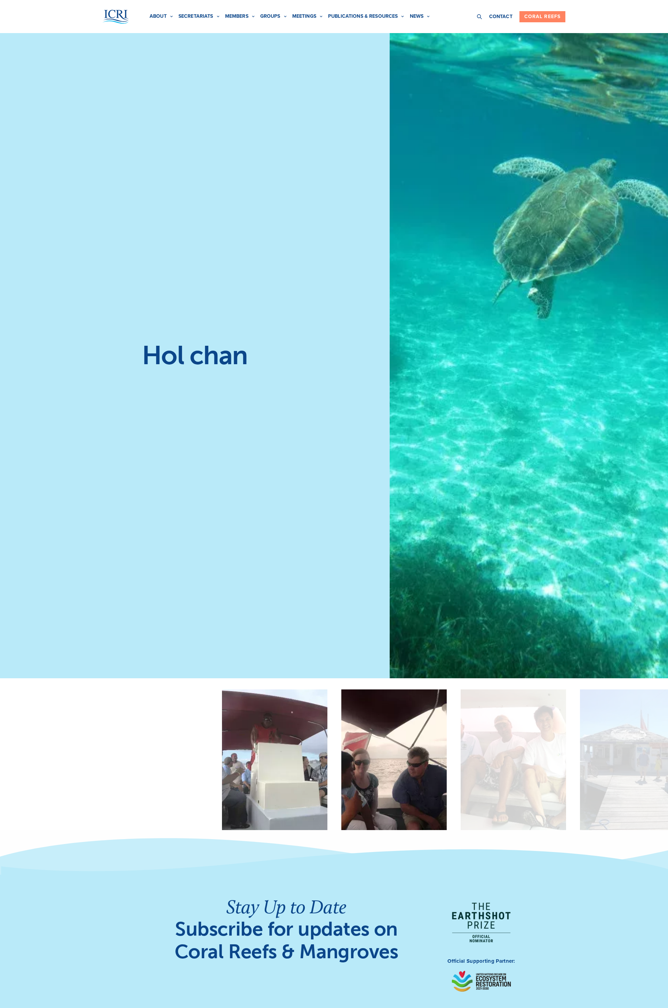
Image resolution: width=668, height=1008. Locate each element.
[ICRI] (116, 17)
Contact (500, 16)
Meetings (304, 16)
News (417, 16)
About (158, 16)
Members (236, 16)
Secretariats (195, 16)
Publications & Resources (363, 16)
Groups (270, 16)
